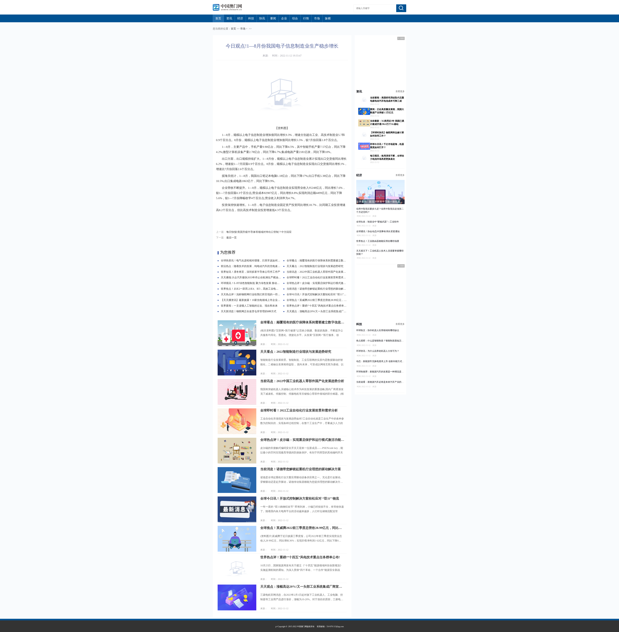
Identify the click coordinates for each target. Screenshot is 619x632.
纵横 (328, 18)
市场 (317, 18)
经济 (240, 18)
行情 (306, 18)
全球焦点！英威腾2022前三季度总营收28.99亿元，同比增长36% (317, 300)
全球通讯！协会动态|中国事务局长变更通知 (378, 231)
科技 (251, 18)
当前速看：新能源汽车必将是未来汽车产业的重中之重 (380, 382)
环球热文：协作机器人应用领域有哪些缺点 (377, 330)
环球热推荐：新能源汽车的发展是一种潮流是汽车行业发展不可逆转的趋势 (380, 371)
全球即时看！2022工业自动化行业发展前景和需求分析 (317, 277)
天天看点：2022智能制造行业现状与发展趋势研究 (315, 266)
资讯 (229, 18)
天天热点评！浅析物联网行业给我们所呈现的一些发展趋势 (251, 294)
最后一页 (231, 237)
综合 (295, 18)
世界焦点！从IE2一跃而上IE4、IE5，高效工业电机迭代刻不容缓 (251, 288)
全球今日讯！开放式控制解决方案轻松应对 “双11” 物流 (317, 294)
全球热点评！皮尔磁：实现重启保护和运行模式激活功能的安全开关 (317, 283)
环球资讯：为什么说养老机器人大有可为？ (377, 351)
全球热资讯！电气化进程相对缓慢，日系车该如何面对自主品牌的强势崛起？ (251, 260)
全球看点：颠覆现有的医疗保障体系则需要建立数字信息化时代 (317, 260)
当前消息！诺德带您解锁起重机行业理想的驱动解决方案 (317, 288)
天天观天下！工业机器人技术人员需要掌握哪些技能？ (380, 252)
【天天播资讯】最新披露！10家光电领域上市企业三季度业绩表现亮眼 (251, 300)
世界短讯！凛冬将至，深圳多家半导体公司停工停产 (250, 271)
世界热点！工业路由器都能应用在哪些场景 (377, 241)
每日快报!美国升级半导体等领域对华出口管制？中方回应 (259, 232)
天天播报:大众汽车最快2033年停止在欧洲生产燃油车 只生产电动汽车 (251, 277)
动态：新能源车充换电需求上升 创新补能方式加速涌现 (380, 361)
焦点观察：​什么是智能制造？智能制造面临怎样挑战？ (380, 340)
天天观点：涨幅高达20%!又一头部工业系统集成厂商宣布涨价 (317, 311)
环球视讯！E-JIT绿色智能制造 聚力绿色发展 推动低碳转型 (251, 283)
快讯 (262, 18)
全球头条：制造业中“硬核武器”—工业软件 (377, 222)
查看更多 (400, 91)
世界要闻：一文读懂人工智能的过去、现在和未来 (249, 305)
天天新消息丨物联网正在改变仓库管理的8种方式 (248, 311)
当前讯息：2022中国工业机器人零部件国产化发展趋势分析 (317, 271)
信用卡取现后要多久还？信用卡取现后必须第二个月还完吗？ (380, 210)
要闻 (273, 18)
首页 (218, 18)
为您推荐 (228, 252)
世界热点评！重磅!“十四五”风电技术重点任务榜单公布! (317, 305)
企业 (284, 18)
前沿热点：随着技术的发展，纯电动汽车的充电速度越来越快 (251, 266)
